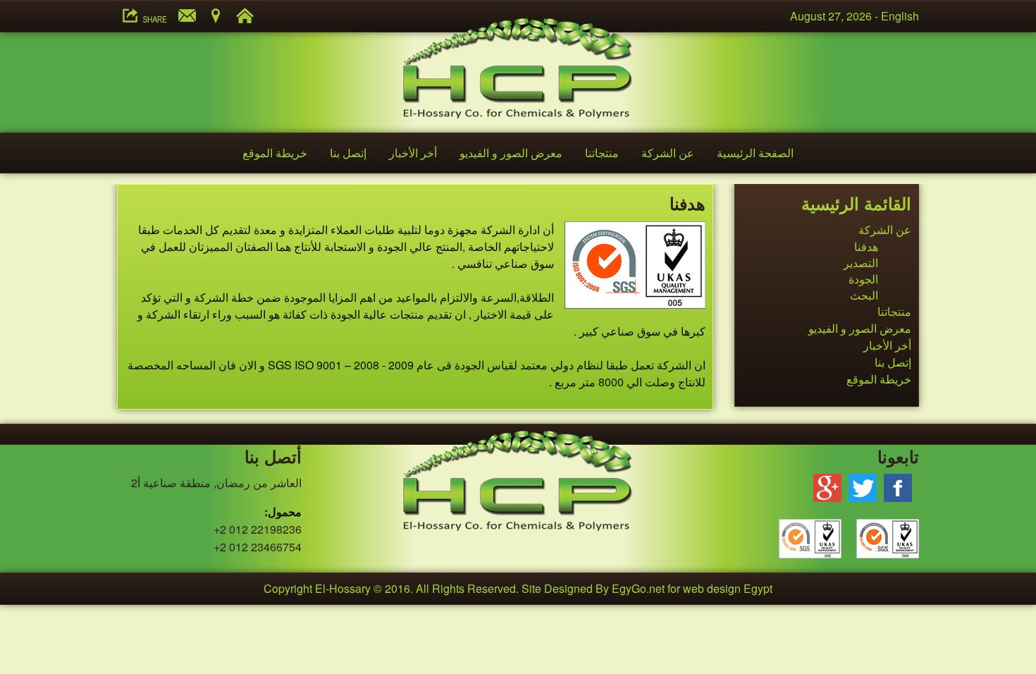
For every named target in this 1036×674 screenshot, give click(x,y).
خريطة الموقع (274, 153)
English (900, 16)
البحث (864, 295)
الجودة (863, 279)
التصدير (861, 263)
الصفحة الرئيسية (755, 153)
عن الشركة (667, 153)
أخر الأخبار (413, 153)
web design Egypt (727, 588)
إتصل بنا (348, 153)
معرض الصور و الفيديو (511, 153)
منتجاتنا (602, 153)
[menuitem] (755, 153)
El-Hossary (343, 588)
